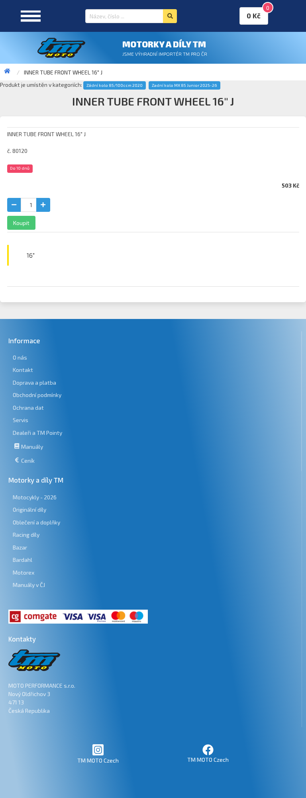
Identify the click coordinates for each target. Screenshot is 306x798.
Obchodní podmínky (37, 394)
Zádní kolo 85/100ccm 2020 (114, 85)
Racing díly (26, 534)
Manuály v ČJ (29, 584)
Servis (20, 420)
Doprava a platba (34, 382)
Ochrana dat (28, 407)
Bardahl (22, 559)
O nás (20, 357)
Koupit (21, 222)
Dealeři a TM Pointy (37, 432)
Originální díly (29, 509)
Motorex (23, 572)
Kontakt (23, 369)
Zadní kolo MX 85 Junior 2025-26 (184, 85)
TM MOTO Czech (98, 760)
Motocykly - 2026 (35, 497)
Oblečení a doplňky (36, 522)
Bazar (20, 547)
